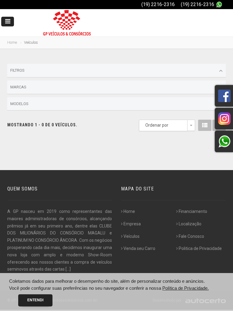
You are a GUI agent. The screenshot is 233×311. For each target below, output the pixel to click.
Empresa (132, 223)
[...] (68, 269)
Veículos (131, 236)
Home (12, 42)
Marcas (18, 87)
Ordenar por (156, 125)
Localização (190, 223)
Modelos (19, 103)
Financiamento (193, 211)
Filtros (17, 70)
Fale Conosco (191, 236)
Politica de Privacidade (200, 248)
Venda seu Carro (139, 248)
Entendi (35, 300)
